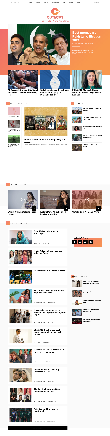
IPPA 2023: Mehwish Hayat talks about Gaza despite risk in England (87, 92)
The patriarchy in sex (13, 116)
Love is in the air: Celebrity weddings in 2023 (46, 370)
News (64, 2)
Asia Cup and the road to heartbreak (46, 410)
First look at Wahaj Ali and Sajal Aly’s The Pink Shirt (49, 291)
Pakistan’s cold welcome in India (49, 270)
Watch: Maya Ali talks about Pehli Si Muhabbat (53, 213)
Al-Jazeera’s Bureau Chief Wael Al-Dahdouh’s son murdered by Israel (23, 92)
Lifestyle (46, 2)
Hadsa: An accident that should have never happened (49, 351)
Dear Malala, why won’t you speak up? (47, 232)
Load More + (37, 428)
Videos (78, 2)
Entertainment (55, 2)
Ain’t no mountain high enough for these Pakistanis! (13, 145)
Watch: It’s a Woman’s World (85, 212)
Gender (71, 2)
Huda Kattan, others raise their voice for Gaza (48, 252)
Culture (38, 2)
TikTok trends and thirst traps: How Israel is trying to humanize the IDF (54, 92)
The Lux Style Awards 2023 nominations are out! (47, 390)
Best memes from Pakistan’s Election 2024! (86, 36)
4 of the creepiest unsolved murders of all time (14, 130)
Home (30, 2)
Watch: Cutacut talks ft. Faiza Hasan (22, 213)
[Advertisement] (55, 167)
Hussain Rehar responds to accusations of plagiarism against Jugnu (50, 312)
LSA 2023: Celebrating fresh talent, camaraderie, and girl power (47, 332)
